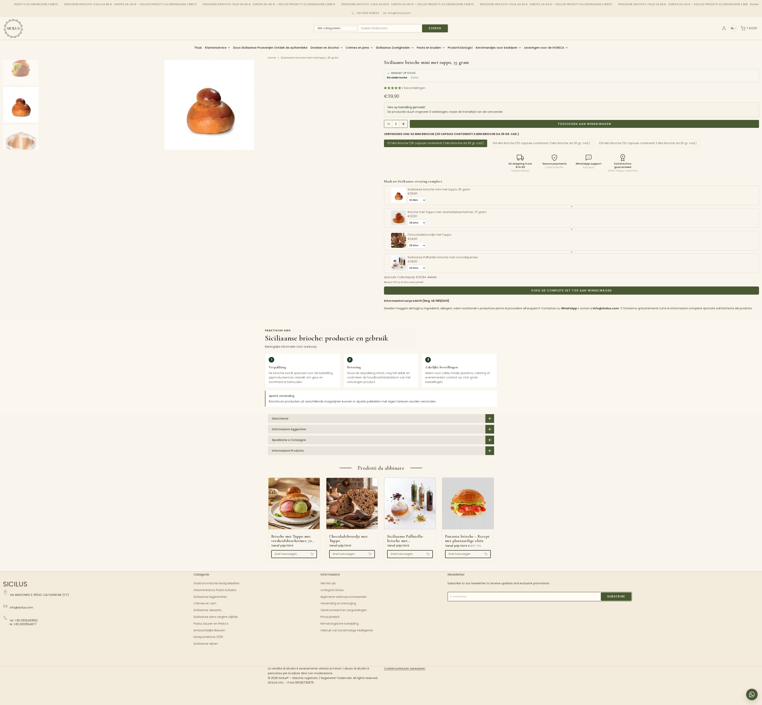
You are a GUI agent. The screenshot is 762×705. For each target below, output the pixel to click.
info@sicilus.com (399, 13)
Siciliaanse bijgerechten (210, 597)
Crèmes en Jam (204, 603)
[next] (370, 105)
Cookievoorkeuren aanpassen (404, 668)
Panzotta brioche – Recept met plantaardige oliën (467, 538)
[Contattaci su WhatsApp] (752, 694)
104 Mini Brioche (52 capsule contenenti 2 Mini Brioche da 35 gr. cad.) (541, 143)
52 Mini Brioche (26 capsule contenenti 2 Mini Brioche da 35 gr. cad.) (435, 143)
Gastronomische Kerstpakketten (216, 583)
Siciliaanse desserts (207, 610)
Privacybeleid (329, 617)
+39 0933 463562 (367, 13)
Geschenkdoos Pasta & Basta (214, 590)
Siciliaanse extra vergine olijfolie (215, 617)
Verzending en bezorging (338, 603)
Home (272, 58)
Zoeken (435, 28)
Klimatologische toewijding (339, 624)
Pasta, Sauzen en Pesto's (210, 624)
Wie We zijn (328, 583)
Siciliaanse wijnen (205, 644)
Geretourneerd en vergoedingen (343, 610)
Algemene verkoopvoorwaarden (343, 597)
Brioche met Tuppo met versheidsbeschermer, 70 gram (291, 538)
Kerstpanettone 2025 (208, 637)
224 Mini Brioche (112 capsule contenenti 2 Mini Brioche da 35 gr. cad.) (648, 143)
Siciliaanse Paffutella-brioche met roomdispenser (405, 538)
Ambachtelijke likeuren (209, 630)
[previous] (48, 105)
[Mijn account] (724, 28)
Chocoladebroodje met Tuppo (348, 538)
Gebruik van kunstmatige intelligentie (346, 630)
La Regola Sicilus (332, 590)
